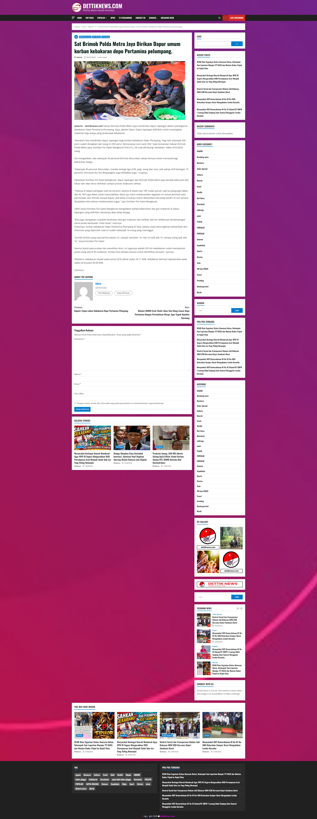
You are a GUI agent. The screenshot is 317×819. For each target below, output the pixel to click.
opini (199, 215)
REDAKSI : (153, 17)
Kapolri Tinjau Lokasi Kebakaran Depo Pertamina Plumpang (101, 309)
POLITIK (148, 779)
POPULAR (201, 227)
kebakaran (93, 779)
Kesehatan (104, 779)
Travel (199, 274)
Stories (200, 257)
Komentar (79, 339)
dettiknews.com (102, 6)
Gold (112, 774)
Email (77, 384)
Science (200, 239)
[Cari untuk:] (214, 310)
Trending (105, 37)
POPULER (200, 233)
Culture (200, 174)
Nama (77, 374)
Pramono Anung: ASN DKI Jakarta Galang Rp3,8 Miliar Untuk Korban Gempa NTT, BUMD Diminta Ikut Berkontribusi (168, 458)
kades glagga (81, 779)
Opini (113, 17)
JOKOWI (137, 774)
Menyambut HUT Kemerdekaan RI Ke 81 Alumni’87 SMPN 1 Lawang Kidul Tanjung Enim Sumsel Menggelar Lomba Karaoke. (219, 112)
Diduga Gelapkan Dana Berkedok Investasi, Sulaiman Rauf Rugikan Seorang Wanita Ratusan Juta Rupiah (130, 456)
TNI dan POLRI (202, 268)
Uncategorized (202, 286)
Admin (79, 57)
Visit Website (104, 293)
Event (199, 186)
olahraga (200, 209)
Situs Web (79, 393)
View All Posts (123, 293)
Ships (124, 784)
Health (199, 192)
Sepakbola (201, 245)
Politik (199, 221)
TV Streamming (125, 17)
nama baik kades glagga (121, 779)
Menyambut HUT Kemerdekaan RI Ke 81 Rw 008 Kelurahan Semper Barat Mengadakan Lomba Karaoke (218, 101)
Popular (101, 17)
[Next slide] (241, 608)
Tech (198, 263)
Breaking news (167, 17)
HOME (79, 17)
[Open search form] (219, 18)
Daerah (199, 180)
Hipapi (128, 774)
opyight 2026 (150, 816)
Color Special (202, 168)
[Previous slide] (237, 608)
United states (81, 788)
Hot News (90, 17)
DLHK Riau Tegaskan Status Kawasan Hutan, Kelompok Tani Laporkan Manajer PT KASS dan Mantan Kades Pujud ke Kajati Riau (219, 65)
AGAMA (200, 151)
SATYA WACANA (92, 784)
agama (78, 774)
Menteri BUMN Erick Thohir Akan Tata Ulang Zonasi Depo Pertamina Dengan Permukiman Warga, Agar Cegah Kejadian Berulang (162, 312)
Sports (199, 251)
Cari (199, 36)
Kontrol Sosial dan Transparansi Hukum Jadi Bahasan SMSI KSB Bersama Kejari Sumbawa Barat (218, 90)
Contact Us (140, 17)
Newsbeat (201, 204)
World (199, 292)
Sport (132, 784)
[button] (73, 18)
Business (200, 162)
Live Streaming (236, 17)
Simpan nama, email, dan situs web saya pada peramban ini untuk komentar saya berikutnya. (120, 403)
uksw (148, 784)
